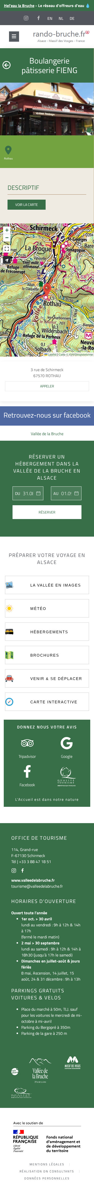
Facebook (27, 785)
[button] (47, 290)
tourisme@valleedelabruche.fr (37, 886)
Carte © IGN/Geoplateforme (76, 354)
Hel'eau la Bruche (19, 6)
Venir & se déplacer (56, 678)
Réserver (47, 512)
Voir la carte (26, 204)
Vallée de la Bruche (47, 434)
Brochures (44, 655)
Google (66, 756)
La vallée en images (55, 585)
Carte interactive (53, 702)
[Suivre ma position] (7, 260)
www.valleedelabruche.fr (33, 880)
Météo (38, 608)
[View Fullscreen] (7, 249)
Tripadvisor (27, 756)
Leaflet (51, 354)
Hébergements (49, 632)
